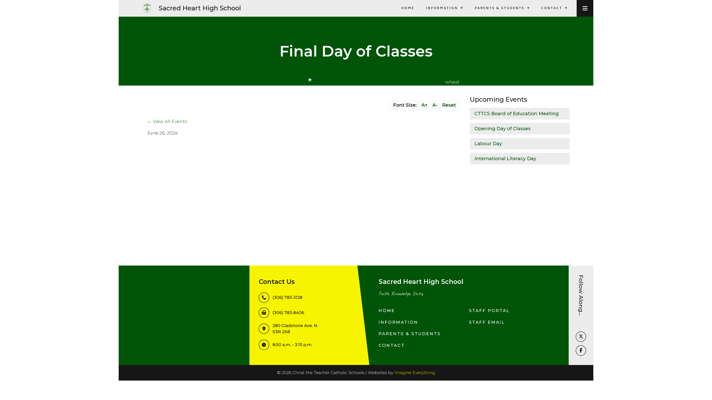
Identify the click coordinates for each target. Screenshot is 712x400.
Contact (392, 345)
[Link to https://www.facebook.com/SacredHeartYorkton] (581, 350)
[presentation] (585, 8)
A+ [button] (424, 105)
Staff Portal (489, 310)
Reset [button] (449, 105)
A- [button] (434, 105)
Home (407, 8)
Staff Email (487, 322)
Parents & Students (410, 333)
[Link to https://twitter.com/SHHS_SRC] (581, 336)
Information (398, 322)
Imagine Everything (414, 372)
